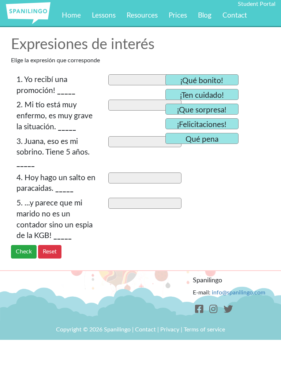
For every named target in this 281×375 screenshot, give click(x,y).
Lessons (104, 15)
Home (71, 15)
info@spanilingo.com (238, 293)
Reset (50, 252)
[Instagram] (213, 309)
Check (24, 252)
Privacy (169, 330)
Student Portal (257, 4)
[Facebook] (199, 309)
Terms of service (204, 330)
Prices (178, 15)
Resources (142, 15)
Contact (234, 15)
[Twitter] (228, 309)
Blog (204, 15)
